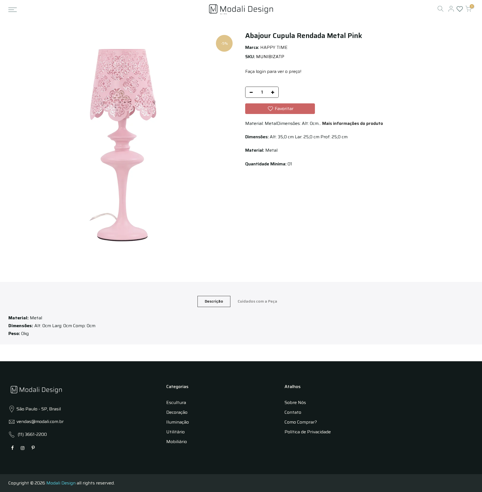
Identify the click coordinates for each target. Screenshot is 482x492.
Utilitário (175, 431)
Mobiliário (176, 441)
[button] (280, 108)
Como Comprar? (301, 422)
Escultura (176, 402)
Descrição (214, 301)
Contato (293, 412)
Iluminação (177, 422)
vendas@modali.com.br (40, 421)
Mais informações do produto (352, 123)
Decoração (176, 412)
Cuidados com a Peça (257, 301)
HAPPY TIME (274, 47)
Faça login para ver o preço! (273, 71)
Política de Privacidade (308, 431)
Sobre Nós (295, 402)
